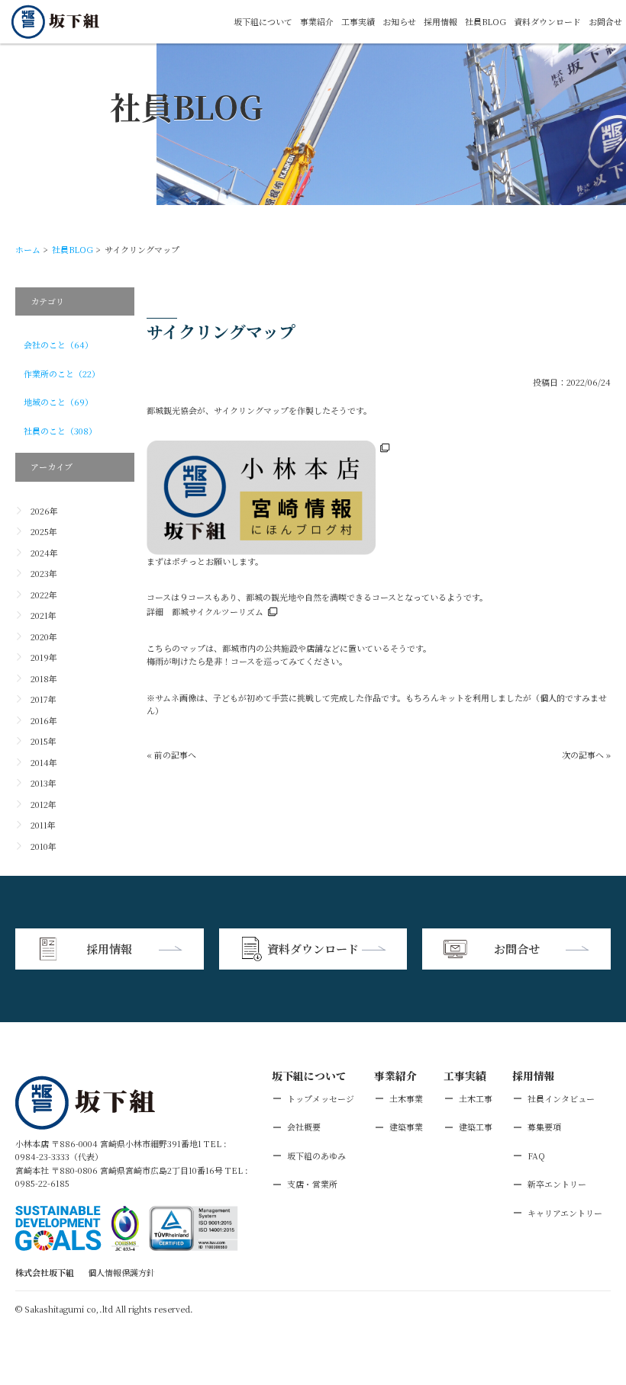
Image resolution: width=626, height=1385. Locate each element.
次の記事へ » (586, 755)
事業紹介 (317, 21)
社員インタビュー (561, 1098)
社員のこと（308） (60, 431)
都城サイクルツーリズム (217, 611)
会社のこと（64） (58, 344)
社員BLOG (485, 21)
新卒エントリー (557, 1184)
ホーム (27, 249)
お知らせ (399, 21)
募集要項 (544, 1127)
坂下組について (263, 21)
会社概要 (304, 1127)
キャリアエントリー (565, 1213)
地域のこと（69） (58, 402)
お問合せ (605, 21)
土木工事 (475, 1098)
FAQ (536, 1155)
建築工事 (475, 1127)
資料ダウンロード (547, 21)
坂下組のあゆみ (316, 1155)
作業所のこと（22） (62, 373)
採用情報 (440, 21)
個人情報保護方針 (121, 1272)
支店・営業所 (312, 1184)
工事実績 (358, 21)
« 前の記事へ (171, 755)
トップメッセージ (320, 1098)
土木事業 (406, 1098)
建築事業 (406, 1127)
